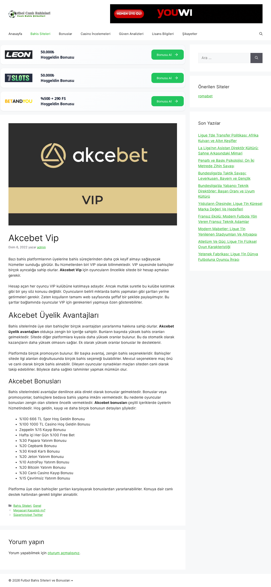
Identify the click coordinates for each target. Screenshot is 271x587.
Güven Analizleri (131, 34)
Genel (37, 505)
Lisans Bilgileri (163, 34)
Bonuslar (65, 34)
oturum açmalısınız (63, 553)
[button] (261, 34)
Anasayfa (15, 34)
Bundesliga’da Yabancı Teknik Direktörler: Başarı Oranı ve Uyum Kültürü (226, 191)
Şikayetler (189, 34)
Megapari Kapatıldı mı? (29, 510)
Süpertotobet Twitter (28, 515)
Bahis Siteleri (40, 34)
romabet (205, 96)
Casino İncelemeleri (96, 34)
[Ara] (256, 58)
